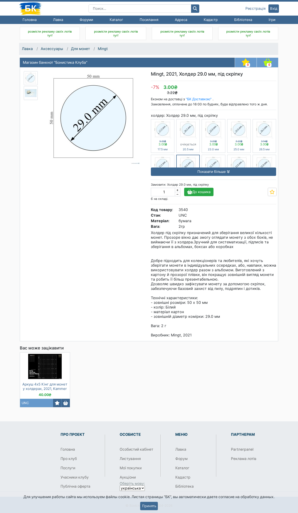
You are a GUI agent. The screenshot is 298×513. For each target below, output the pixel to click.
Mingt (103, 49)
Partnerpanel (242, 449)
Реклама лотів (243, 458)
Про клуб (69, 458)
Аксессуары (52, 49)
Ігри (272, 19)
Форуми (86, 19)
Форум (181, 458)
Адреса (181, 19)
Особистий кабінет (136, 449)
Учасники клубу (75, 477)
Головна (30, 19)
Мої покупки (131, 468)
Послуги (68, 468)
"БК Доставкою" (199, 99)
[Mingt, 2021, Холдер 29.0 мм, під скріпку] (31, 78)
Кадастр (211, 19)
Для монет (80, 49)
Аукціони (128, 477)
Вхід (273, 8)
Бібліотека (243, 19)
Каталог (116, 19)
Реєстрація (255, 8)
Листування (130, 458)
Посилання (149, 19)
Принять (149, 506)
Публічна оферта (75, 486)
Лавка (58, 19)
